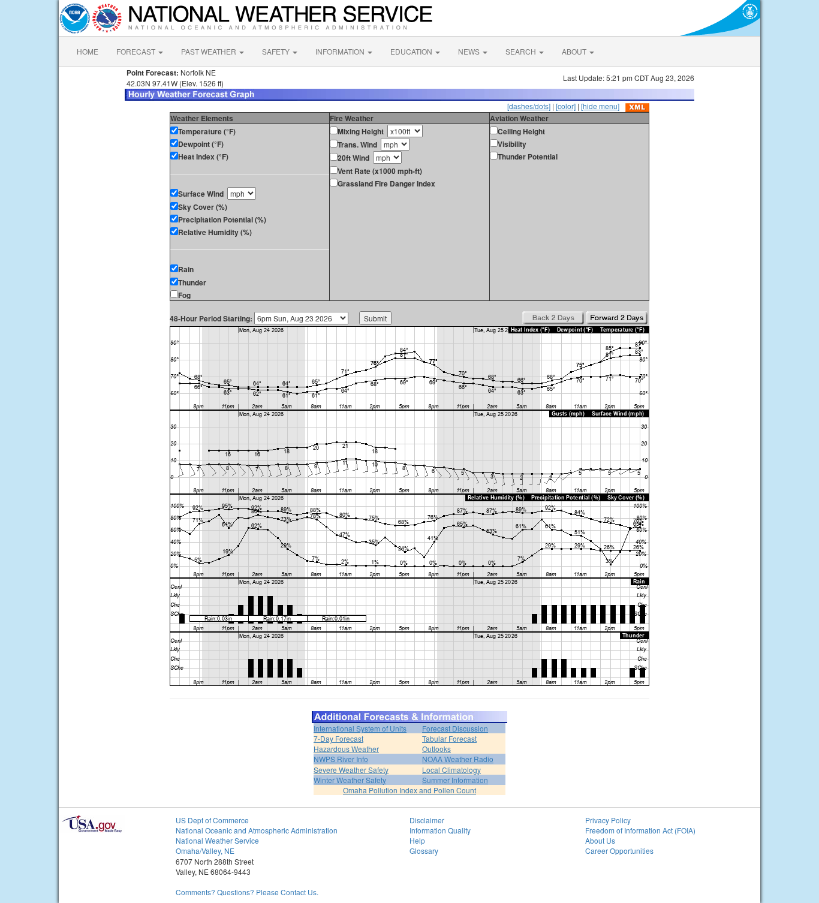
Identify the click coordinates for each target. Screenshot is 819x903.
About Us (600, 840)
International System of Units (360, 728)
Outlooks (436, 749)
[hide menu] (600, 106)
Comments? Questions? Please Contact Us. (247, 892)
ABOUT (575, 51)
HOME (87, 51)
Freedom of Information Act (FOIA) (640, 830)
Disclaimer (427, 820)
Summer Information (455, 780)
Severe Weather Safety (351, 769)
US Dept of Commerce (212, 820)
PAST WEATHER (209, 51)
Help (417, 840)
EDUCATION (412, 51)
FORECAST (136, 51)
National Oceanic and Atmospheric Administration (257, 830)
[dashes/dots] (528, 106)
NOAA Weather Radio (457, 759)
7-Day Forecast (338, 738)
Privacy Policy (608, 820)
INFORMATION (340, 51)
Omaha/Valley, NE (205, 850)
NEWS (469, 51)
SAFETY (276, 51)
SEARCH (521, 51)
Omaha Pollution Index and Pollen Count (409, 790)
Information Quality (440, 830)
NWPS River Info (341, 759)
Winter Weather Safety (350, 780)
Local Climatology (451, 769)
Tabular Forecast (449, 738)
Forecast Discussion (455, 728)
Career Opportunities (619, 850)
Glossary (424, 850)
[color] (566, 106)
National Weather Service (217, 840)
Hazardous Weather (346, 749)
